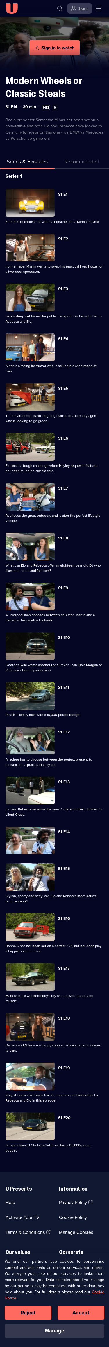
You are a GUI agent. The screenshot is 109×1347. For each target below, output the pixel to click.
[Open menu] (98, 8)
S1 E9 (63, 588)
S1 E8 (63, 538)
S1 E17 (64, 968)
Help (10, 1202)
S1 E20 (64, 1118)
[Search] (60, 8)
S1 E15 (64, 869)
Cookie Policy (73, 1217)
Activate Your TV (23, 1217)
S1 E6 (63, 438)
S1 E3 (63, 289)
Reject (28, 1312)
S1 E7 (63, 488)
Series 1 (14, 176)
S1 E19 (64, 1068)
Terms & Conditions (25, 1232)
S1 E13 (64, 782)
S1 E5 (63, 388)
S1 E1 (62, 194)
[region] (54, 1300)
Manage (54, 1330)
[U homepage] (12, 8)
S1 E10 (64, 638)
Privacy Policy (73, 1202)
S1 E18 (64, 1018)
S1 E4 (63, 339)
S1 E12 (64, 732)
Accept (80, 1312)
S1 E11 (63, 687)
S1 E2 (63, 239)
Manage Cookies (76, 1232)
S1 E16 (64, 919)
